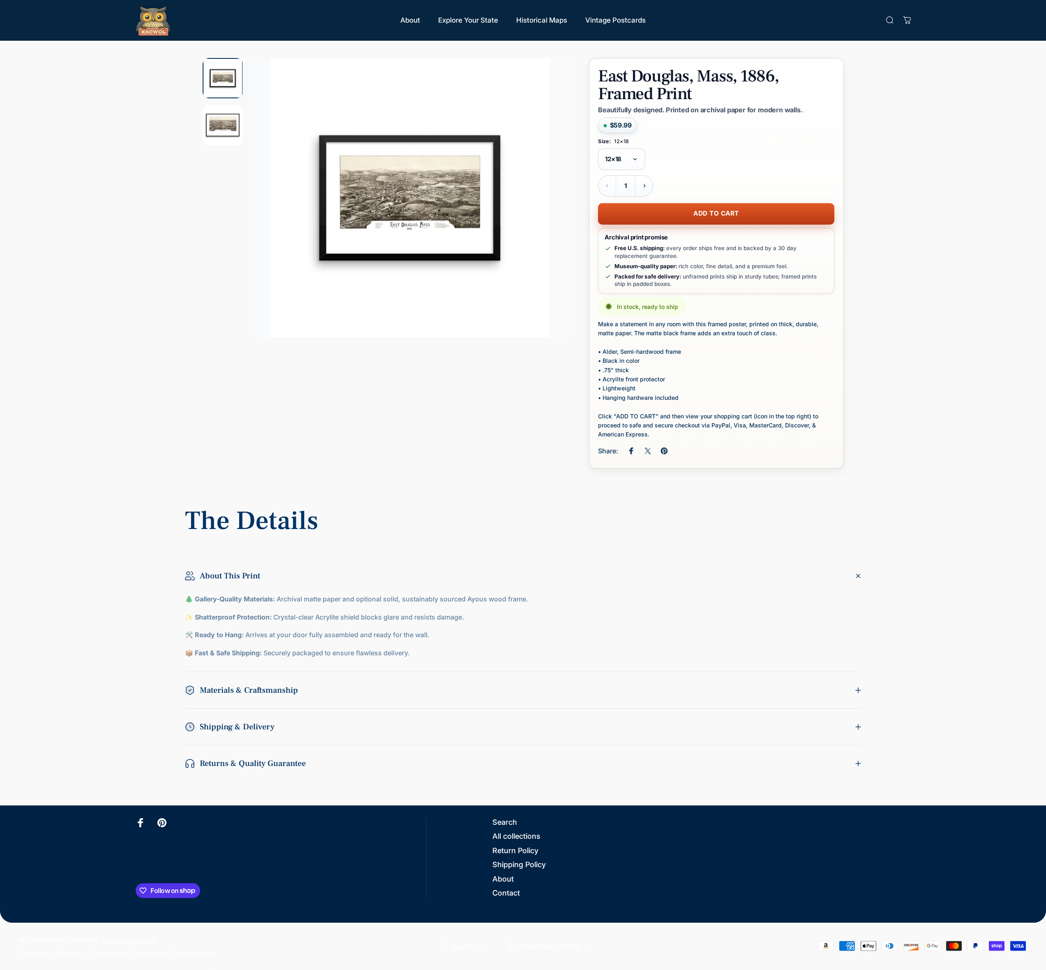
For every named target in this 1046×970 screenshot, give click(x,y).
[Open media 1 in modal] (409, 198)
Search (504, 822)
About (503, 879)
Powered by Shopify (129, 939)
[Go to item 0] (223, 78)
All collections (516, 836)
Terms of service (108, 953)
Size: (613, 141)
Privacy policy (70, 953)
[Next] (549, 217)
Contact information (193, 953)
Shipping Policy (519, 864)
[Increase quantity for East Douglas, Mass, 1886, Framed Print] (644, 186)
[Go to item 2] (223, 125)
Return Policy (515, 850)
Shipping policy (149, 953)
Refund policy (35, 953)
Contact (506, 893)
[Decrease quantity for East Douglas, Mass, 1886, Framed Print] (607, 186)
